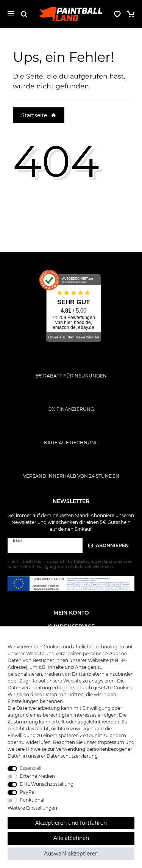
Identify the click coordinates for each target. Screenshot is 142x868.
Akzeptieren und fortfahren (71, 822)
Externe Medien (37, 776)
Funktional (32, 800)
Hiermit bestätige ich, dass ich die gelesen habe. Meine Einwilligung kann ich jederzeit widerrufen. (70, 564)
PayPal (28, 792)
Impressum (111, 742)
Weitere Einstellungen (32, 808)
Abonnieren (112, 545)
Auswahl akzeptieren (71, 853)
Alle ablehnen (71, 838)
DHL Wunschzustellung (46, 784)
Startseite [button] (34, 115)
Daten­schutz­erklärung (72, 756)
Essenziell (30, 768)
